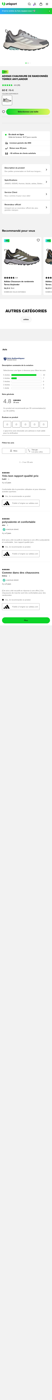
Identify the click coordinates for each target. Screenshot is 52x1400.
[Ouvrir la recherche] (29, 4)
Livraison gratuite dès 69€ (20, 143)
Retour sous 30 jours (18, 148)
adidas (26, 319)
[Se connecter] (35, 4)
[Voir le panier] (41, 4)
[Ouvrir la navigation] (47, 4)
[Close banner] (49, 11)
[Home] (9, 4)
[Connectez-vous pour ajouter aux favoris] (3, 111)
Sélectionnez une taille (28, 112)
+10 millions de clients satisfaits (23, 153)
